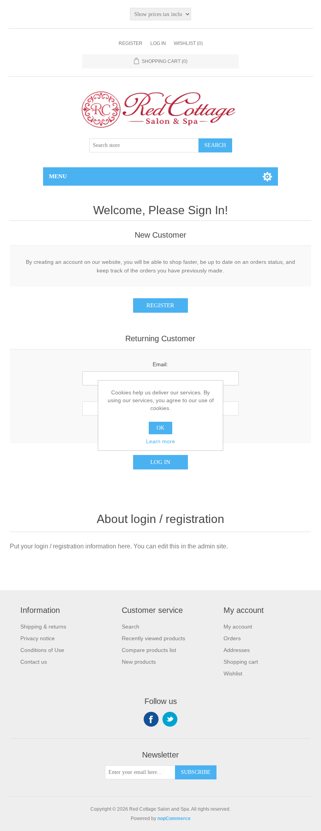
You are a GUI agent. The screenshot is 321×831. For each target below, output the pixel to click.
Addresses (237, 650)
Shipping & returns (43, 626)
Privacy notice (37, 638)
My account (238, 626)
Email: (160, 364)
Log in (158, 43)
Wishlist (233, 673)
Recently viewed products (153, 638)
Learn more (160, 441)
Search (130, 626)
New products (139, 662)
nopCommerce (174, 818)
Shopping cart (241, 662)
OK (160, 428)
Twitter (169, 719)
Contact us (33, 662)
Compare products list (149, 650)
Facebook (151, 719)
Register (130, 43)
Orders (232, 638)
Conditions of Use (42, 650)
